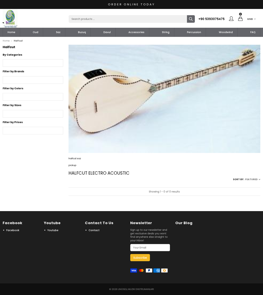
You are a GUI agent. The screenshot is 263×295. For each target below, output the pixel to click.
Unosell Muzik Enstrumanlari (136, 289)
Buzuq (82, 32)
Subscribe (140, 258)
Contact (94, 230)
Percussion (194, 32)
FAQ (252, 32)
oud (35, 32)
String (165, 32)
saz (58, 32)
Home (11, 32)
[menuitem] (11, 32)
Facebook (12, 230)
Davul (107, 32)
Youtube (52, 230)
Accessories (136, 32)
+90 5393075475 (211, 19)
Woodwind (226, 32)
